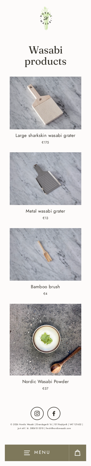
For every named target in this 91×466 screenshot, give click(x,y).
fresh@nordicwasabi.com (58, 428)
